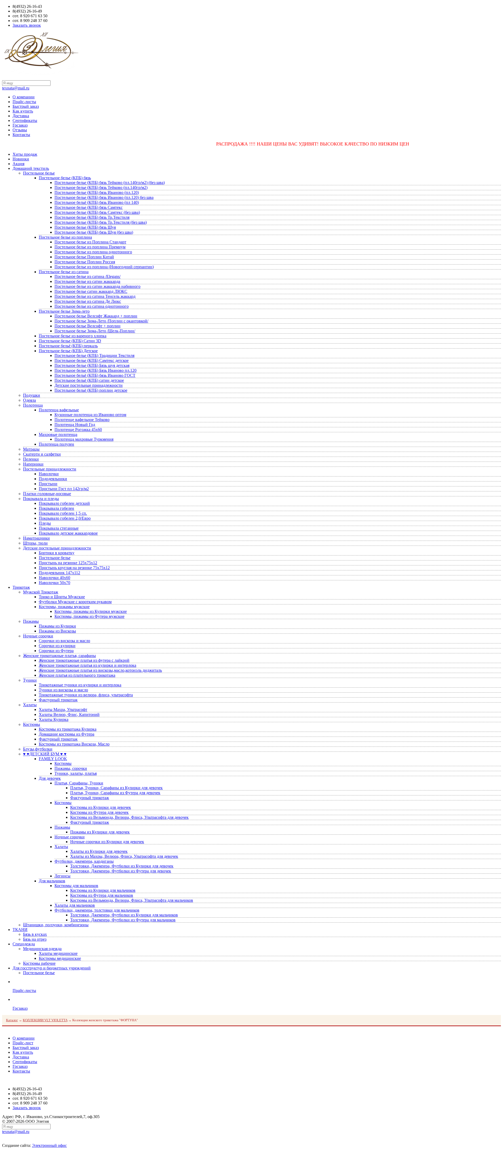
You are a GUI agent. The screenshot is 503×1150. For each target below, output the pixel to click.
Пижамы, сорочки (70, 768)
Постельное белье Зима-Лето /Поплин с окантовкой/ (101, 321)
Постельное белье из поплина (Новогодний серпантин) (104, 267)
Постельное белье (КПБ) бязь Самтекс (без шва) (97, 212)
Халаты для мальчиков (74, 905)
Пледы (45, 523)
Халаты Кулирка (53, 719)
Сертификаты (25, 120)
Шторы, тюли (35, 543)
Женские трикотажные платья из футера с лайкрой (84, 660)
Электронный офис (49, 1145)
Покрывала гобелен (56, 508)
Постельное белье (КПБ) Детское (68, 351)
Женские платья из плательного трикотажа (77, 675)
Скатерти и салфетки (42, 454)
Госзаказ (20, 125)
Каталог (12, 1020)
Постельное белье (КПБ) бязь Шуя (85, 227)
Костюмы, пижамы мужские (64, 606)
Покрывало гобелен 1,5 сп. (63, 513)
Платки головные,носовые (47, 493)
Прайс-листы (24, 101)
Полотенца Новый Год (74, 424)
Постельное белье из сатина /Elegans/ (87, 276)
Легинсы (62, 876)
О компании (24, 97)
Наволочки (49, 474)
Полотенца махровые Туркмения (83, 439)
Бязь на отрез (34, 939)
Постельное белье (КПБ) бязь (65, 178)
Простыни (48, 483)
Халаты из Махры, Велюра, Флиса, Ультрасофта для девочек (124, 856)
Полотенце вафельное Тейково (82, 419)
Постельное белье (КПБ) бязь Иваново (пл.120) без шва (104, 197)
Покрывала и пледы (41, 498)
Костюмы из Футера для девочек (99, 812)
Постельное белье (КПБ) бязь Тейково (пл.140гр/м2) (100, 187)
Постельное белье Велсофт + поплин (87, 326)
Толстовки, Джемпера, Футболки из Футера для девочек (120, 871)
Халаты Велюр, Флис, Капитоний (69, 714)
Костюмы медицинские (60, 958)
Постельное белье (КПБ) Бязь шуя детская (91, 365)
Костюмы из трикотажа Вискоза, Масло (74, 744)
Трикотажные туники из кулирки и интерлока (80, 685)
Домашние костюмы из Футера (66, 734)
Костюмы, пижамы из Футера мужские (89, 616)
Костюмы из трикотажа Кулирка (67, 729)
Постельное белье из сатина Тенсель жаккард (94, 296)
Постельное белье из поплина (65, 237)
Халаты (30, 705)
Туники (30, 680)
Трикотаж (21, 587)
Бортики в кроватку (56, 553)
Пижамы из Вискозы (57, 631)
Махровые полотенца (58, 434)
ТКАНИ (20, 929)
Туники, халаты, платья (75, 773)
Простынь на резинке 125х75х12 (68, 562)
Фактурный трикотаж (58, 700)
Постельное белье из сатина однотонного (91, 306)
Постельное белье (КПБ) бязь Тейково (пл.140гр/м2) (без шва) (109, 182)
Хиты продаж (25, 154)
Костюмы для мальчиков (76, 885)
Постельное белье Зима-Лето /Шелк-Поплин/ (94, 331)
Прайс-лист (23, 1043)
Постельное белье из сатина (64, 272)
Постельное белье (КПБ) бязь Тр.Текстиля (91, 217)
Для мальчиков (52, 881)
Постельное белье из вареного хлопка (72, 336)
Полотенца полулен (56, 444)
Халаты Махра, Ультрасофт (63, 709)
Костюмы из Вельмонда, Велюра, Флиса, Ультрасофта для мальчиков (131, 900)
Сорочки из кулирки (57, 645)
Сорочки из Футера (56, 650)
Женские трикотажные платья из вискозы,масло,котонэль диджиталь (100, 670)
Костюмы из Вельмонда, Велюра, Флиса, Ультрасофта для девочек (129, 817)
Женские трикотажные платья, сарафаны (59, 655)
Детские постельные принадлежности (88, 385)
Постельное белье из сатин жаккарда (87, 281)
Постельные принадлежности (49, 469)
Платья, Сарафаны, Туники (78, 783)
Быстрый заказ (26, 106)
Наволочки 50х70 (54, 582)
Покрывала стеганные (59, 528)
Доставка (21, 116)
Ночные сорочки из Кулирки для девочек (107, 841)
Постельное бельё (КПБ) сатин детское (89, 380)
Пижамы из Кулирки (57, 626)
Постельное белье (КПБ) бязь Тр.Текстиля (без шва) (100, 222)
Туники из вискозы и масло (63, 690)
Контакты (21, 134)
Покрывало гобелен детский (64, 503)
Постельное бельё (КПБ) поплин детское (90, 390)
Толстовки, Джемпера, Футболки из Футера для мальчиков (123, 920)
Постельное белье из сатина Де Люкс (87, 301)
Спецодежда (24, 944)
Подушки (31, 395)
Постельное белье (39, 173)
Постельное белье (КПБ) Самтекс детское (91, 360)
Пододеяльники (53, 478)
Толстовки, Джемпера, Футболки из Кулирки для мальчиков (124, 915)
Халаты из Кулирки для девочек (99, 851)
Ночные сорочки (38, 636)
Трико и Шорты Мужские (62, 596)
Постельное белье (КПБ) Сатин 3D (70, 341)
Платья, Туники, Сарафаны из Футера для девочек (115, 792)
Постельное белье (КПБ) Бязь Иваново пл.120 (95, 370)
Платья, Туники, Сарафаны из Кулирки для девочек (116, 788)
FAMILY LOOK (53, 758)
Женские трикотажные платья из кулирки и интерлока (87, 665)
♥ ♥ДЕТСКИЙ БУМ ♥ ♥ (45, 754)
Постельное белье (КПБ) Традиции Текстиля (94, 355)
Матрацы (31, 449)
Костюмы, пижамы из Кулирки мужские (90, 611)
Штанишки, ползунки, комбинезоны (56, 925)
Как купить (23, 111)
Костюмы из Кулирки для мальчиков (102, 890)
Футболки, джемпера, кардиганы (84, 861)
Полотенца (33, 405)
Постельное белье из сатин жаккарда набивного (97, 286)
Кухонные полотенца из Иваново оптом (90, 414)
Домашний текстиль (31, 168)
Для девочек (50, 778)
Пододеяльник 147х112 (59, 572)
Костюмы (31, 724)
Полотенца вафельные (59, 410)
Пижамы (31, 621)
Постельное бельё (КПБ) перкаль (68, 346)
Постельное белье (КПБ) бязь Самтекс (88, 207)
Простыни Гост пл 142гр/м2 (64, 488)
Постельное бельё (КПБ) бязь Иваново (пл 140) (96, 202)
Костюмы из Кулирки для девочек (100, 807)
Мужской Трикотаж (40, 592)
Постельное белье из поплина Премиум (89, 247)
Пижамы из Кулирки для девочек (100, 832)
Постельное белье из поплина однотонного (93, 252)
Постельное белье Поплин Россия (84, 262)
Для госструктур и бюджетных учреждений (52, 968)
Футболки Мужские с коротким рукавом (75, 601)
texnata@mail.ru (15, 88)
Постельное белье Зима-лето (64, 311)
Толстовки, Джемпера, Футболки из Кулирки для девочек (121, 866)
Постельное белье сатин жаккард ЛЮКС (90, 291)
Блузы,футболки (37, 749)
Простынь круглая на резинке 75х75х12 (74, 567)
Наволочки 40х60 (54, 577)
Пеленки (31, 459)
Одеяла (29, 400)
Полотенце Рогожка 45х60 (78, 429)
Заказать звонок (27, 25)
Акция (18, 163)
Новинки (21, 159)
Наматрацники (36, 538)
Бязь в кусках (35, 934)
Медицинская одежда (42, 948)
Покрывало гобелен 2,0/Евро (65, 518)
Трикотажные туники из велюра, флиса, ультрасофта (86, 695)
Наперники (33, 464)
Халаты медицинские (58, 953)
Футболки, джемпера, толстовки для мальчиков (96, 910)
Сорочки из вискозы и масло (64, 640)
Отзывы (20, 130)
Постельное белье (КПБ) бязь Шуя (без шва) (93, 232)
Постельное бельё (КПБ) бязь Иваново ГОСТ (94, 375)
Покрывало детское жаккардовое (68, 533)
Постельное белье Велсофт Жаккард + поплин (95, 316)
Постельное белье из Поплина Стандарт (90, 242)
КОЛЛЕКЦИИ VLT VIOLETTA (45, 1020)
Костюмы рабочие (39, 963)
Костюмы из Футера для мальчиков (101, 895)
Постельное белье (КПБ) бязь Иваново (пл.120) (96, 192)
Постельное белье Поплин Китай (84, 257)
